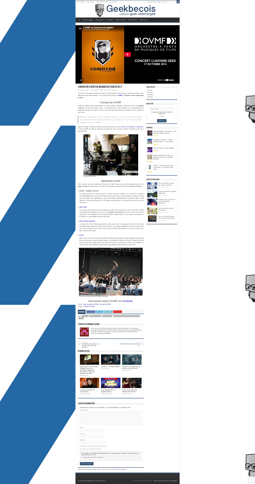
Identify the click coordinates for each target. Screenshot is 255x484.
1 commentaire (113, 90)
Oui (162, 116)
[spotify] (159, 2)
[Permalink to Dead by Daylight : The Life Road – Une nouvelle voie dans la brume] (149, 133)
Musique (85, 316)
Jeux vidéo (109, 20)
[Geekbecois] (128, 10)
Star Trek (83, 207)
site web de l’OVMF (105, 304)
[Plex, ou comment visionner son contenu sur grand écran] (152, 219)
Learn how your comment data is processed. (114, 469)
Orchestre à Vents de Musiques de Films (126, 316)
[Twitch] (162, 2)
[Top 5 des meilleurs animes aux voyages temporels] (152, 185)
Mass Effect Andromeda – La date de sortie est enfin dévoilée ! (91, 345)
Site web (82, 440)
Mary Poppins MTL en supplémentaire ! (108, 390)
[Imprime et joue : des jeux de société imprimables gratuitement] (152, 202)
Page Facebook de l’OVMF (91, 304)
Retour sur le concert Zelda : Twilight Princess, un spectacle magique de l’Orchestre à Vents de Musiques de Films (89, 370)
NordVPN (150, 97)
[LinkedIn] (153, 2)
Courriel (82, 434)
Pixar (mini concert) (87, 221)
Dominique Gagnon (84, 90)
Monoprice (150, 94)
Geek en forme (132, 20)
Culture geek (99, 20)
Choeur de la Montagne (127, 127)
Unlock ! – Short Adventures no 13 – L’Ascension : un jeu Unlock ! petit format (163, 167)
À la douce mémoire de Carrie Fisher (87, 390)
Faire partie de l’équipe (102, 1)
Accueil (79, 20)
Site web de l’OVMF (89, 306)
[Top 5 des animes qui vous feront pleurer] (152, 210)
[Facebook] (149, 2)
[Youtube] (155, 2)
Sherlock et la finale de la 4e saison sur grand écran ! (131, 367)
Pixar (81, 235)
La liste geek (113, 1)
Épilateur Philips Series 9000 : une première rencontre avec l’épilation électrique (163, 157)
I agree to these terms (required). (93, 457)
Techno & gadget (88, 20)
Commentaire (84, 410)
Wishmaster (139, 127)
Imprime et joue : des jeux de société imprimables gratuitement (166, 201)
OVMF (120, 95)
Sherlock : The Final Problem (110, 366)
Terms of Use (92, 455)
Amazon (149, 90)
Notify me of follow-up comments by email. (94, 446)
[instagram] (157, 2)
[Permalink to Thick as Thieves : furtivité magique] (149, 149)
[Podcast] (166, 2)
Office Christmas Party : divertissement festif (130, 390)
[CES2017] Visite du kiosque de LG (130, 344)
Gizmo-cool (143, 20)
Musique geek (107, 316)
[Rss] (148, 2)
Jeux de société (120, 20)
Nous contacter (80, 1)
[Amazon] (164, 2)
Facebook (127, 301)
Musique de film (95, 316)
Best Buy (150, 92)
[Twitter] (152, 2)
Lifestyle (105, 90)
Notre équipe (90, 1)
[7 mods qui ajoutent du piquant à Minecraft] (152, 194)
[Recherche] (178, 1)
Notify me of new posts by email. (91, 449)
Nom (81, 427)
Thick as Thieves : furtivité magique (163, 148)
